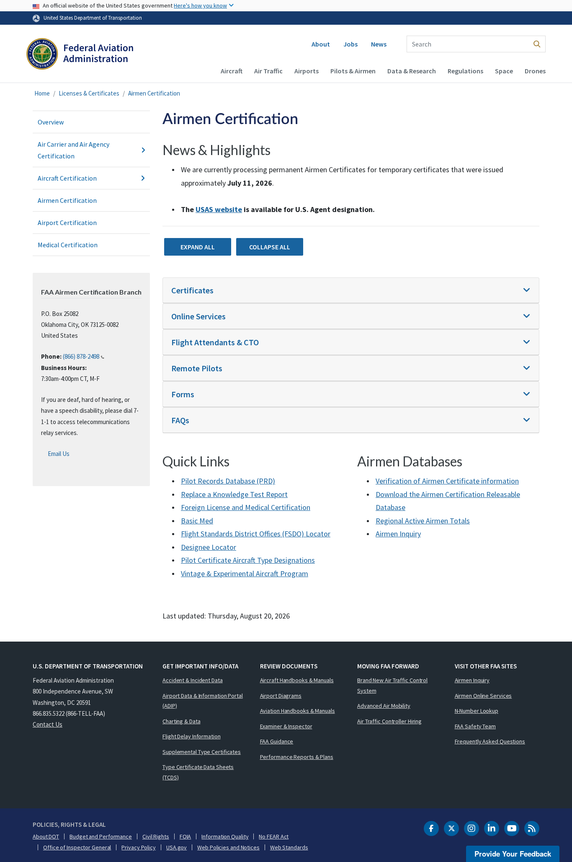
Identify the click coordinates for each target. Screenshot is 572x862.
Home (42, 93)
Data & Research (411, 71)
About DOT (46, 836)
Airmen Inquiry (398, 533)
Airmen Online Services (483, 695)
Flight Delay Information (191, 736)
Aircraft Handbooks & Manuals (297, 680)
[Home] (79, 55)
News (378, 44)
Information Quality (224, 836)
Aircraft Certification (67, 178)
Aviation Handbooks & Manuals (297, 710)
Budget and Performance (101, 836)
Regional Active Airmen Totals (423, 520)
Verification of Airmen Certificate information (447, 481)
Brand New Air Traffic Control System (392, 685)
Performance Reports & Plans (296, 757)
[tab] (351, 290)
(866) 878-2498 (81, 356)
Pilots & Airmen (353, 71)
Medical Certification (68, 245)
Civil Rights (155, 836)
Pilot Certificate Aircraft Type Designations (248, 560)
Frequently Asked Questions (490, 741)
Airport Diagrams (280, 695)
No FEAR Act (274, 836)
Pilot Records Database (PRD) (228, 481)
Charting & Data (181, 721)
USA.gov (176, 847)
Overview (51, 122)
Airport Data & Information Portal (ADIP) (202, 701)
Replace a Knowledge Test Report (234, 494)
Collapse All (269, 247)
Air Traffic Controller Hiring (389, 721)
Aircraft (231, 71)
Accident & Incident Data (192, 680)
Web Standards (289, 847)
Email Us (59, 454)
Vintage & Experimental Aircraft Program (244, 573)
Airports (306, 71)
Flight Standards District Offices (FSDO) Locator (255, 533)
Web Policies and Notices (228, 847)
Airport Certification (67, 222)
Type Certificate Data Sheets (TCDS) (198, 772)
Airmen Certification (154, 93)
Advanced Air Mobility (383, 705)
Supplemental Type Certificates (201, 752)
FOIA (185, 836)
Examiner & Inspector (286, 726)
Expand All (197, 247)
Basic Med (197, 520)
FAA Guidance (277, 741)
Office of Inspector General (77, 847)
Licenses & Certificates (89, 93)
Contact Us (47, 724)
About (321, 44)
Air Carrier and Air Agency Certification (73, 150)
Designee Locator (208, 547)
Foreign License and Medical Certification (245, 507)
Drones (535, 71)
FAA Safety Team (475, 726)
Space (504, 71)
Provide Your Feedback (512, 854)
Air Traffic (268, 71)
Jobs (350, 44)
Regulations (465, 71)
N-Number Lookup (477, 710)
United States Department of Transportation (93, 17)
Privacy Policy (138, 847)
